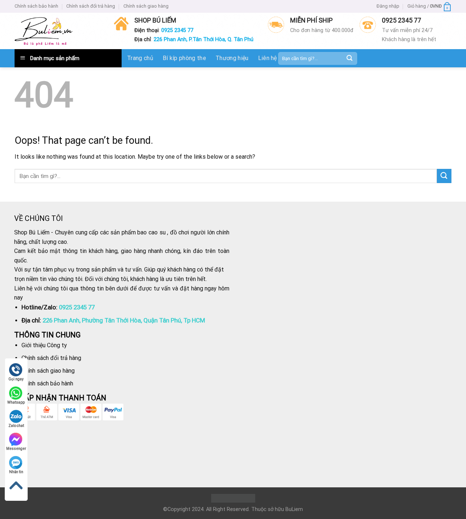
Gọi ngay (16, 379)
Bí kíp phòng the (184, 58)
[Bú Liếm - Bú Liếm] (43, 31)
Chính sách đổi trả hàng (90, 6)
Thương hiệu (232, 58)
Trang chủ (140, 58)
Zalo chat (16, 426)
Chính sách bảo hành (36, 6)
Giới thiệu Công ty (44, 345)
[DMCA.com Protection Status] (233, 498)
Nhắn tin (16, 472)
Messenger (16, 449)
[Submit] (349, 58)
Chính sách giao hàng (146, 6)
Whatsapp (16, 402)
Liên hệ (267, 58)
